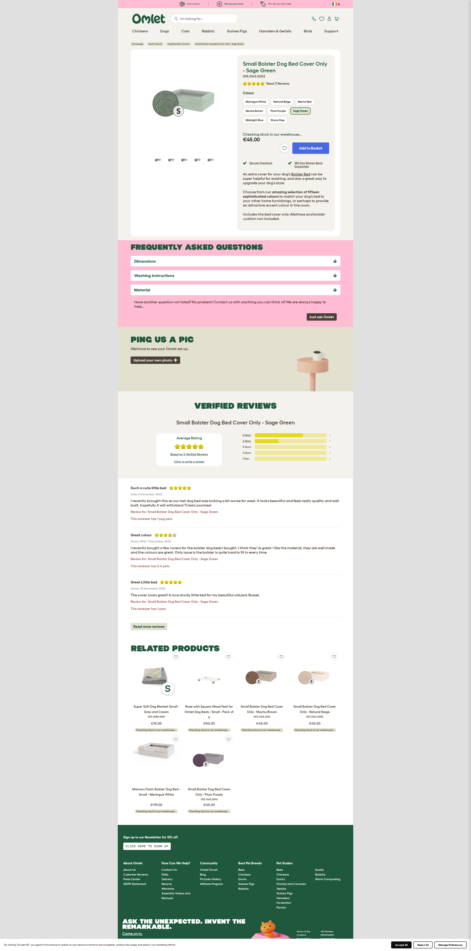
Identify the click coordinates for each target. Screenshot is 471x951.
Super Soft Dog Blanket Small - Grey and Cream (156, 711)
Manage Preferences (450, 944)
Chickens (244, 874)
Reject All (422, 944)
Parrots (281, 907)
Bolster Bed (300, 174)
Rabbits (243, 888)
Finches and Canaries (291, 883)
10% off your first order (279, 4)
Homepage (137, 44)
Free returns (193, 4)
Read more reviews (148, 626)
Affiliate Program (211, 883)
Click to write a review (189, 461)
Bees (241, 869)
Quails (319, 869)
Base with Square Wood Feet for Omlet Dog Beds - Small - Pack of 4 (209, 712)
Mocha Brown (254, 110)
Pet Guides (285, 863)
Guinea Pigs (246, 883)
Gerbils (281, 888)
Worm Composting (327, 879)
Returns (167, 883)
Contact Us (169, 869)
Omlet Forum (209, 869)
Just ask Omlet (321, 317)
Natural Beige (282, 101)
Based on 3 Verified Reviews (189, 454)
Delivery (167, 879)
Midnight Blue (254, 120)
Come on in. (132, 933)
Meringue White (256, 101)
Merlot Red (304, 101)
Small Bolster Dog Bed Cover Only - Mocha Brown (262, 711)
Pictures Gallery (210, 879)
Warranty (168, 888)
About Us (129, 869)
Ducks (242, 879)
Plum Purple (278, 110)
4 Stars (246, 441)
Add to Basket (310, 148)
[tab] (235, 261)
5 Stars (246, 435)
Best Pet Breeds (250, 863)
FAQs (165, 874)
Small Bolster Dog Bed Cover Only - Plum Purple (209, 794)
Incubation (284, 902)
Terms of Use (303, 931)
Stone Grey (278, 120)
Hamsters (283, 898)
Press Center (131, 879)
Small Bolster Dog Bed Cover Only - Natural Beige (314, 711)
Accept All (401, 944)
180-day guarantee (233, 4)
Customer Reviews (135, 874)
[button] (312, 863)
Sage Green (300, 110)
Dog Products (155, 44)
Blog (203, 874)
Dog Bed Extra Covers (179, 44)
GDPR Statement (134, 883)
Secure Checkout (260, 163)
